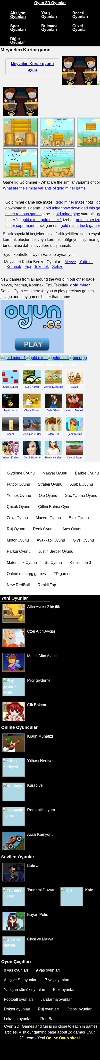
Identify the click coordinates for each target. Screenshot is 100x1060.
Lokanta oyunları (18, 1019)
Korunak (14, 267)
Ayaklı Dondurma (74, 388)
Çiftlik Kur (53, 433)
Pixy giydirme (38, 680)
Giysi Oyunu (83, 540)
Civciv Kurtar (32, 410)
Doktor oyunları (17, 1009)
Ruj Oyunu (16, 529)
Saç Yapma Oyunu (81, 495)
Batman (34, 865)
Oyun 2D (11, 1026)
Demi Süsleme (32, 457)
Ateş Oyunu (72, 529)
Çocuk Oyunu (18, 507)
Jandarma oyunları (57, 999)
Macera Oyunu (48, 518)
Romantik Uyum (41, 810)
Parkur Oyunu (19, 551)
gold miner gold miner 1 (42, 220)
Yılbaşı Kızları (10, 457)
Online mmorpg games (26, 574)
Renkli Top (47, 585)
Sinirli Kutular (10, 386)
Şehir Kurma (74, 433)
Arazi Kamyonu (40, 834)
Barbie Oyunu (87, 473)
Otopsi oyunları (79, 1009)
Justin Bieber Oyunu (55, 551)
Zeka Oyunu (17, 518)
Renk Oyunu (44, 529)
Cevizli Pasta (74, 457)
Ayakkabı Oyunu (51, 540)
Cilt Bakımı (36, 705)
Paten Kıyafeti (53, 457)
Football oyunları (18, 999)
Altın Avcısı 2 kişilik (43, 607)
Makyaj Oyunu (54, 473)
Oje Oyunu (48, 495)
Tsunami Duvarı (40, 890)
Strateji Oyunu (50, 484)
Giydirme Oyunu (21, 473)
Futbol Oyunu (18, 484)
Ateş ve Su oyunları (20, 980)
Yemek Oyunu (19, 495)
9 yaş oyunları (48, 970)
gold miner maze (70, 202)
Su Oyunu (53, 562)
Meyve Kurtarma (53, 386)
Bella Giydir (53, 410)
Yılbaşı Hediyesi (41, 761)
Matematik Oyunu (22, 562)
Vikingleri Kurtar (32, 433)
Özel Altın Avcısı (41, 631)
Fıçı (28, 267)
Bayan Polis (37, 915)
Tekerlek (41, 267)
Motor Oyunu (18, 540)
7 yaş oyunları (57, 980)
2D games (62, 574)
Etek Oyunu (79, 518)
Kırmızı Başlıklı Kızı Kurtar (74, 412)
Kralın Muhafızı (40, 736)
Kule (89, 890)
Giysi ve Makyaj (40, 939)
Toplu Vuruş (11, 410)
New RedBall (18, 585)
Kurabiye (35, 785)
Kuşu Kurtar (32, 386)
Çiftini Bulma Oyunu (55, 507)
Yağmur (86, 262)
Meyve (70, 262)
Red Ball (47, 1019)
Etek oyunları (64, 990)
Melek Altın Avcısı (42, 656)
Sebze (57, 267)
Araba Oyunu (81, 484)
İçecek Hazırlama (11, 435)
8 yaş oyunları (16, 970)
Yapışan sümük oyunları (24, 990)
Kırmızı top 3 (80, 562)
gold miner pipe (66, 214)
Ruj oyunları (48, 1009)
